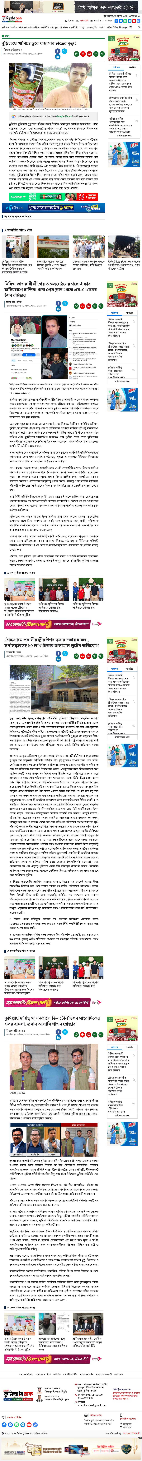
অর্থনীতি (45, 28)
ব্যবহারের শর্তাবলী (104, 1374)
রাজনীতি (73, 28)
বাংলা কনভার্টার (86, 1374)
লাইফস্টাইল (112, 28)
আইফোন (127, 1427)
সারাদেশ (23, 28)
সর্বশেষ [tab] (116, 67)
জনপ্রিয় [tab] (132, 67)
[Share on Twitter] (64, 51)
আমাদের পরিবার (26, 1374)
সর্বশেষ (5, 28)
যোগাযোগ (118, 1374)
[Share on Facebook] (57, 51)
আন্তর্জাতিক (33, 28)
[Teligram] (129, 21)
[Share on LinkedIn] (57, 56)
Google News (64, 116)
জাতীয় (14, 28)
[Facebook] (116, 21)
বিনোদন (64, 28)
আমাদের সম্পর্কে (43, 1374)
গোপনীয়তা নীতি (70, 1374)
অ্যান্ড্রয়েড (127, 1424)
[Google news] (138, 21)
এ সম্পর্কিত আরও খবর (18, 230)
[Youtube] (134, 21)
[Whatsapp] (125, 21)
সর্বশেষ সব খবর (124, 136)
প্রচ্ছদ (6, 36)
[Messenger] (121, 21)
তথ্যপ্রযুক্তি (92, 28)
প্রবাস (102, 28)
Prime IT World (131, 1433)
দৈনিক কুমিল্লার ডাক (25, 1433)
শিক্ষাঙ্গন (123, 28)
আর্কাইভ (57, 1374)
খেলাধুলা (54, 28)
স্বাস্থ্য (82, 28)
